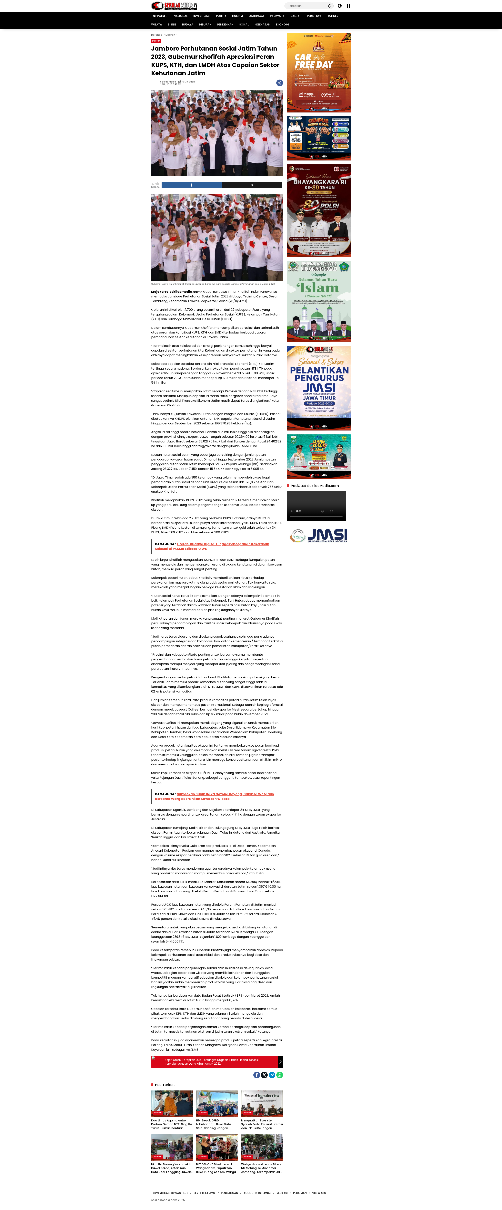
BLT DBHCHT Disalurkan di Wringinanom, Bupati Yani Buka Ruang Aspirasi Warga (216, 1168)
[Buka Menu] (348, 6)
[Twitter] (264, 1075)
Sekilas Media (168, 82)
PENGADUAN (229, 1193)
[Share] (192, 185)
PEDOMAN (300, 1193)
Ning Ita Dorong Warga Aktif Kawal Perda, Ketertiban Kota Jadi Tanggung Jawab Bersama (171, 1168)
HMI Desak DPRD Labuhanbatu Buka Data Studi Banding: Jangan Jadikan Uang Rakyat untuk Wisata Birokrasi (216, 1124)
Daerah (156, 40)
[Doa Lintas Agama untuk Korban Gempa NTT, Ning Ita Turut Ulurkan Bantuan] (172, 1103)
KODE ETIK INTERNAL (257, 1193)
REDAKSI (282, 1193)
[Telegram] (272, 1075)
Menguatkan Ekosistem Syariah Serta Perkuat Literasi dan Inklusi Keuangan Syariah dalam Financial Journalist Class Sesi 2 (262, 1124)
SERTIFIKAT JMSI (205, 1193)
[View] (252, 185)
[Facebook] (256, 1075)
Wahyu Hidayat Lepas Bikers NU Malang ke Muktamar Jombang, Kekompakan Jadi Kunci (261, 1168)
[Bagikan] (279, 83)
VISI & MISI (319, 1193)
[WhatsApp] (279, 1075)
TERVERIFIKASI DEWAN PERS (169, 1193)
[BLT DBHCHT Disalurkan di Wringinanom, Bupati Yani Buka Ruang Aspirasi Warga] (217, 1147)
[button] (330, 6)
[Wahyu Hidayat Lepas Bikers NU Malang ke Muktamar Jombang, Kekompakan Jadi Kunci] (262, 1147)
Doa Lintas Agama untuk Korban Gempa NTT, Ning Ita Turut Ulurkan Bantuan (171, 1124)
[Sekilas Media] (174, 6)
